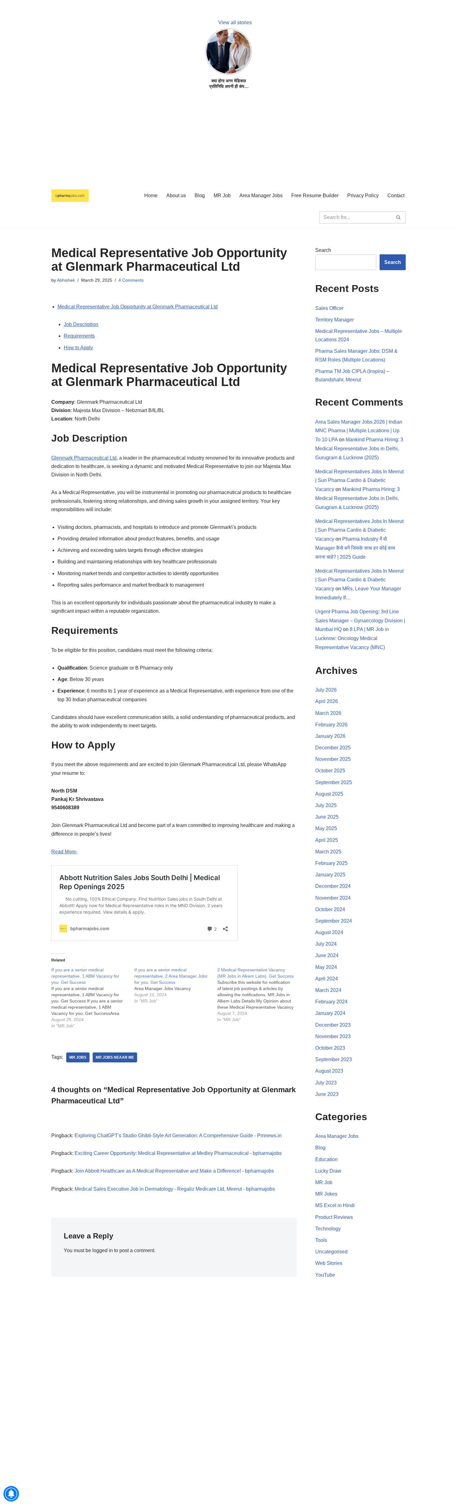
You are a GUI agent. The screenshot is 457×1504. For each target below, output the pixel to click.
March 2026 (328, 713)
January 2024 (330, 1013)
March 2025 (328, 851)
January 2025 (330, 874)
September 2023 (333, 1059)
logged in (102, 1250)
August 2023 (329, 1071)
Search (323, 250)
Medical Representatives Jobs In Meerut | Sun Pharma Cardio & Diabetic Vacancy (359, 480)
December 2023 (333, 1025)
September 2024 (333, 921)
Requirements (79, 336)
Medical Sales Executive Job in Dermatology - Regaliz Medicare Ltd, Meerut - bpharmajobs (175, 1189)
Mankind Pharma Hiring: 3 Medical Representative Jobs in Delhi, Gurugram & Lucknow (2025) (359, 448)
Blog (200, 195)
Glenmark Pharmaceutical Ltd (84, 458)
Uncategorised (331, 1251)
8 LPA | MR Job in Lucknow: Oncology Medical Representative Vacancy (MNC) (352, 638)
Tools (321, 1240)
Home (151, 195)
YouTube (325, 1275)
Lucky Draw (328, 1171)
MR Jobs (77, 1057)
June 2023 (327, 1094)
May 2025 (326, 828)
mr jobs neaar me (115, 1057)
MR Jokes (326, 1194)
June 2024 (327, 955)
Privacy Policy (363, 195)
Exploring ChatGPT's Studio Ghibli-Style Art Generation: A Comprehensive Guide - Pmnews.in (178, 1135)
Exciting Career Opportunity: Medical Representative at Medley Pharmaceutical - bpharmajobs (178, 1153)
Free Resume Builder (315, 195)
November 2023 (333, 1036)
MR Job (222, 195)
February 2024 (331, 1001)
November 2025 (333, 759)
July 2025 (326, 805)
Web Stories (328, 1263)
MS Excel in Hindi (335, 1205)
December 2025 (333, 747)
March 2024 (328, 990)
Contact (395, 195)
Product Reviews (334, 1217)
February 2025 (331, 863)
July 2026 (326, 690)
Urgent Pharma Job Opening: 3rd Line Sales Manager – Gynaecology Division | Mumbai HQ (360, 620)
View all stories (235, 22)
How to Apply (78, 347)
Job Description (81, 324)
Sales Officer (329, 308)
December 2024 (333, 886)
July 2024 (326, 944)
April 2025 (326, 840)
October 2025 (330, 770)
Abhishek (66, 280)
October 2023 (330, 1048)
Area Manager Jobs (261, 195)
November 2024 (333, 898)
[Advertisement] (186, 140)
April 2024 (326, 978)
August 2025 (329, 794)
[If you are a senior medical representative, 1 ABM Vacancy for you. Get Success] (92, 998)
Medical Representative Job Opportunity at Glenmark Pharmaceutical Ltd (138, 306)
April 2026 (326, 701)
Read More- (64, 851)
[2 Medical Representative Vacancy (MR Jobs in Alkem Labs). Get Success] (258, 995)
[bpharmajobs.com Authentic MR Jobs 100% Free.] (70, 195)
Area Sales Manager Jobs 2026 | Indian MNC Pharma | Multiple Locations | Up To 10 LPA (358, 431)
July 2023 (326, 1082)
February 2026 (331, 724)
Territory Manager (334, 319)
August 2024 (329, 932)
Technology (328, 1228)
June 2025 (327, 817)
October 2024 (330, 909)
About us (176, 195)
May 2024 (326, 967)
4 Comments (131, 280)
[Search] (399, 217)
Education (326, 1159)
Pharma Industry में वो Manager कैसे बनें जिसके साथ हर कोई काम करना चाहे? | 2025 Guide (355, 548)
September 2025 (333, 782)
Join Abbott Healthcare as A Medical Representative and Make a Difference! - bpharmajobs (174, 1171)
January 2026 (330, 736)
